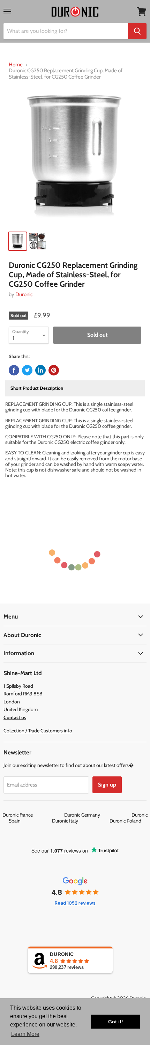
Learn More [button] (25, 1034)
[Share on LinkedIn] (40, 370)
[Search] (137, 31)
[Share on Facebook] (14, 370)
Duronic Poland (125, 821)
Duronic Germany (97, 815)
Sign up (107, 784)
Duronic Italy (80, 821)
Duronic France (32, 815)
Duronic (24, 294)
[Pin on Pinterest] (53, 370)
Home (16, 65)
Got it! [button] (115, 1021)
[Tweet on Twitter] (27, 370)
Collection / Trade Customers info (37, 731)
